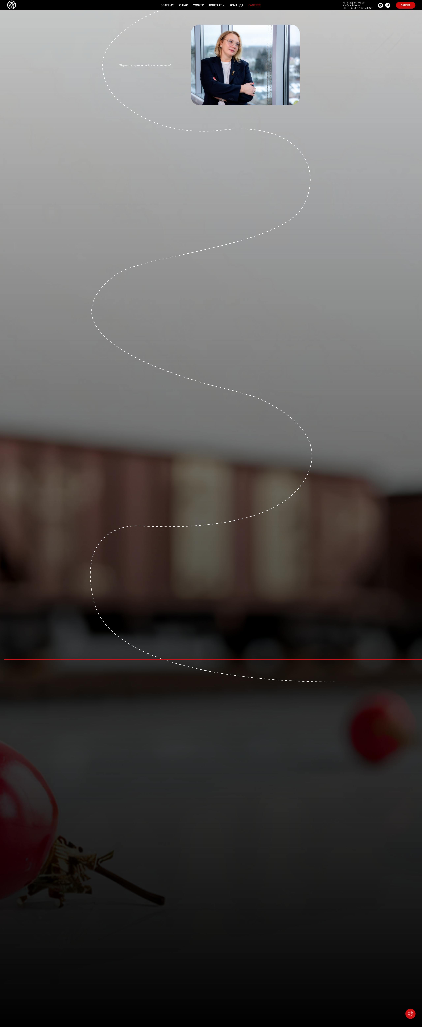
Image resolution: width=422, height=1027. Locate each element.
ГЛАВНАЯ (167, 5)
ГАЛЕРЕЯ (254, 5)
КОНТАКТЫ (217, 5)
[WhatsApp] (380, 5)
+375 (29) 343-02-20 (353, 2)
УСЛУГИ (198, 5)
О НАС (183, 5)
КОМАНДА (236, 5)
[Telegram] (387, 5)
